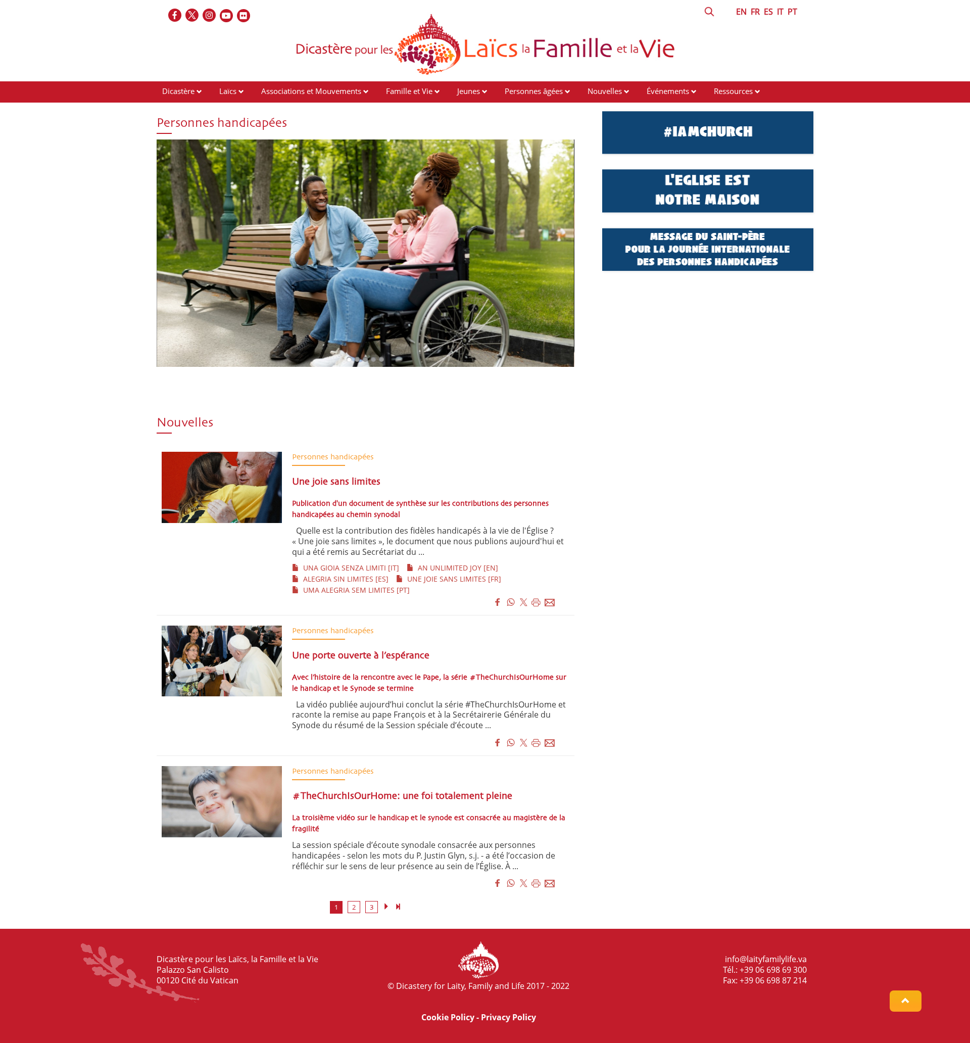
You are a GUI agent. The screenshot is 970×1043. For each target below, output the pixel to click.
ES (768, 11)
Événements (668, 91)
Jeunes (468, 91)
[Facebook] (175, 16)
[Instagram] (210, 16)
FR (755, 11)
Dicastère (178, 91)
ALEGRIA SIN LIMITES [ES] (344, 579)
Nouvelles (605, 91)
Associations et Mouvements (311, 91)
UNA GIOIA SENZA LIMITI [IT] (349, 568)
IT (780, 11)
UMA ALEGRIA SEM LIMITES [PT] (354, 590)
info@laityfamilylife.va (766, 959)
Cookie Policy (447, 1017)
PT (792, 11)
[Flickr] (244, 16)
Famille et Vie (409, 91)
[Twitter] (192, 16)
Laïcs (228, 91)
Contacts (177, 110)
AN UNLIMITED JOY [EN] (456, 568)
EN (741, 11)
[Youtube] (227, 16)
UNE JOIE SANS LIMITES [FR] (452, 579)
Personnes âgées (534, 91)
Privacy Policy (508, 1017)
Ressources (733, 91)
